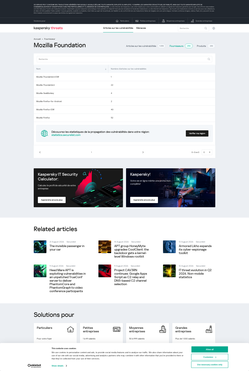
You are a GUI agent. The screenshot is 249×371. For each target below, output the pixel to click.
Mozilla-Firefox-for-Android (49, 101)
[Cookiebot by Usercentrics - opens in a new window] (34, 366)
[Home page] (49, 28)
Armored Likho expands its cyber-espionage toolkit (195, 249)
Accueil (37, 39)
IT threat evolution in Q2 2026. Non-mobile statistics (195, 273)
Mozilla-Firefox (43, 117)
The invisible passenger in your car (67, 247)
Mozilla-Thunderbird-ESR (47, 77)
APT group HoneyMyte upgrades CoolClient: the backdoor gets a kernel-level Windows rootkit (131, 251)
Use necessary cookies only (209, 364)
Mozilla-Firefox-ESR (45, 109)
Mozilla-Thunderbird (45, 85)
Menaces (141, 28)
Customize (208, 357)
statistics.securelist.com (66, 135)
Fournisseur (49, 39)
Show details (57, 366)
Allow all (210, 349)
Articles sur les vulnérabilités (118, 28)
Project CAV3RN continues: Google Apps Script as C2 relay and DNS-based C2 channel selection (130, 277)
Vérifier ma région (197, 133)
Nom (38, 69)
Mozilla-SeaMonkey (45, 93)
